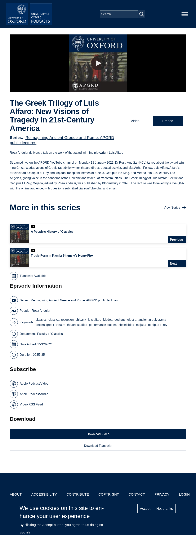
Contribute (77, 494)
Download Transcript (98, 445)
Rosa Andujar (41, 310)
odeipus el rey (157, 324)
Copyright (108, 494)
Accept (145, 509)
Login (184, 494)
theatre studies (77, 324)
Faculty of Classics (50, 333)
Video (135, 121)
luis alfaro (94, 319)
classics (41, 319)
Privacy (161, 494)
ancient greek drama (152, 319)
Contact (136, 494)
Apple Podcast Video (34, 383)
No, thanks (164, 509)
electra (131, 319)
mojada (141, 324)
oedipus (119, 319)
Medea (108, 319)
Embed (167, 121)
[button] (98, 63)
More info (25, 532)
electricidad (126, 324)
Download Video (98, 434)
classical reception (61, 319)
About (16, 494)
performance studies (103, 324)
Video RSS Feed (31, 404)
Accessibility (44, 494)
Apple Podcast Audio (34, 394)
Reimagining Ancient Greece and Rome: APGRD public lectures (74, 300)
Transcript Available (33, 275)
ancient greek (45, 324)
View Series (172, 207)
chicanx (81, 319)
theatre (60, 324)
